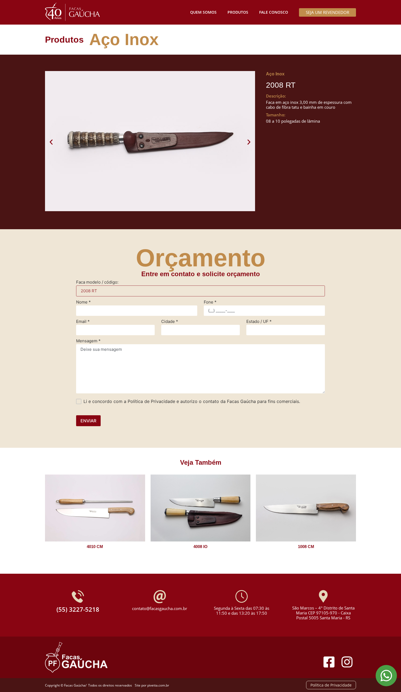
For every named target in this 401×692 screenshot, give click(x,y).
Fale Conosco (273, 12)
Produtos (238, 12)
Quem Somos (203, 12)
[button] (51, 142)
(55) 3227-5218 (77, 609)
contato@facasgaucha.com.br (159, 608)
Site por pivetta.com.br (152, 685)
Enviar (88, 420)
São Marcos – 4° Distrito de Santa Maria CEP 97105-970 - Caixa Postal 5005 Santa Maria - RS (323, 612)
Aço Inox (123, 39)
